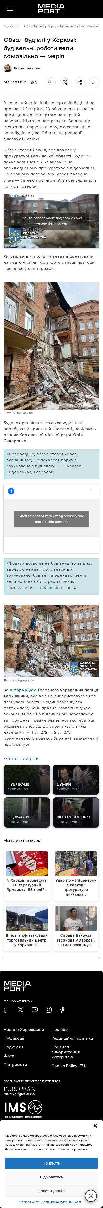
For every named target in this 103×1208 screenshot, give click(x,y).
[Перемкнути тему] (91, 1196)
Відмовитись (51, 1177)
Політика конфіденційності (61, 1201)
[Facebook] (51, 82)
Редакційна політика (72, 1038)
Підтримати (15, 1065)
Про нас (60, 1029)
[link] (7, 1010)
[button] (95, 1125)
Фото (9, 1056)
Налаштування (52, 1191)
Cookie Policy (29, 1201)
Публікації (14, 1038)
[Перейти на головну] (51, 9)
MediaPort (11, 26)
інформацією (23, 690)
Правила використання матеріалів (66, 1052)
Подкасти (13, 1047)
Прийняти (51, 1163)
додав (46, 587)
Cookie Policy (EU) (69, 1066)
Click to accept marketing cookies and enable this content (51, 221)
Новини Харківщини (24, 1029)
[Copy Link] (94, 82)
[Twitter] (65, 82)
